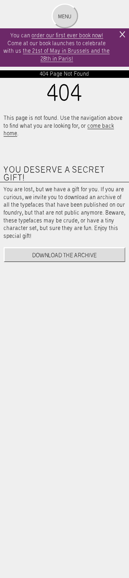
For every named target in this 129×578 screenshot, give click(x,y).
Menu (64, 16)
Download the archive (64, 255)
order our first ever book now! (67, 35)
